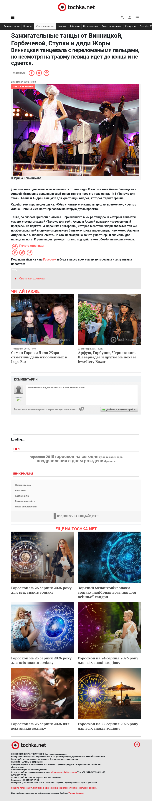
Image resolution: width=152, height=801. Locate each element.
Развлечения (90, 26)
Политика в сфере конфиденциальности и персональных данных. (65, 788)
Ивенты (61, 26)
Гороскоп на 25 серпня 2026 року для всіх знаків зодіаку (41, 660)
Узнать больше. (76, 793)
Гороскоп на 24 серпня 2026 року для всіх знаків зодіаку (108, 660)
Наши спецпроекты (26, 506)
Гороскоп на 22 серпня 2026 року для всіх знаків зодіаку (108, 726)
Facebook (49, 259)
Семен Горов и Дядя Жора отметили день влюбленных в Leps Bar (39, 357)
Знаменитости (11, 26)
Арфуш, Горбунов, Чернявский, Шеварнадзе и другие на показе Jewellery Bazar (107, 357)
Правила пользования (21, 788)
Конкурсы (130, 26)
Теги (16, 448)
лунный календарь (111, 457)
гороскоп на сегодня (76, 456)
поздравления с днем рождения (71, 461)
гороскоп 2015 (42, 456)
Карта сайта (22, 495)
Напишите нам (23, 485)
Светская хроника (32, 278)
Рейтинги (75, 26)
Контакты (20, 490)
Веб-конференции (111, 26)
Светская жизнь (45, 26)
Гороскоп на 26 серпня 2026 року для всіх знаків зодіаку (41, 590)
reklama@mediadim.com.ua (64, 772)
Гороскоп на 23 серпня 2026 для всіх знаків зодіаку (40, 726)
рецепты (110, 461)
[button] (129, 17)
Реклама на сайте (25, 501)
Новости (27, 26)
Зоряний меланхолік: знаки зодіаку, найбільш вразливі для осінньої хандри (107, 592)
